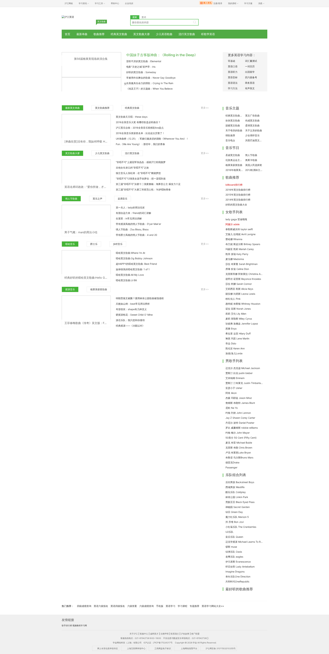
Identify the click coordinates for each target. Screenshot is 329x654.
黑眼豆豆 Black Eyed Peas (240, 502)
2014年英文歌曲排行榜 (238, 199)
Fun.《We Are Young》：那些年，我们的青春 (140, 144)
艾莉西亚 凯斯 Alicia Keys (239, 288)
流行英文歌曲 (187, 34)
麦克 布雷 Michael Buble (239, 442)
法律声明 (164, 633)
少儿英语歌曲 (164, 34)
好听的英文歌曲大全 (236, 204)
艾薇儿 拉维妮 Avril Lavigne (240, 234)
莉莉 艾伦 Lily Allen (236, 313)
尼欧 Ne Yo (232, 407)
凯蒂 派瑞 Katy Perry (237, 254)
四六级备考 (251, 77)
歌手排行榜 (67, 625)
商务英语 (250, 82)
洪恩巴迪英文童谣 (254, 140)
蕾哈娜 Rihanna (234, 239)
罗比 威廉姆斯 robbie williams (242, 427)
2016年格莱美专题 (234, 170)
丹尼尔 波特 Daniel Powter (240, 422)
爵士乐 (94, 243)
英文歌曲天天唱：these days (131, 116)
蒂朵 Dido (231, 343)
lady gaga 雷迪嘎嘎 (236, 219)
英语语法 (232, 82)
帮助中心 (115, 3)
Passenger (231, 467)
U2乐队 (229, 531)
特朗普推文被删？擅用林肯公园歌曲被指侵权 (140, 298)
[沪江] (68, 16)
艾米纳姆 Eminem (235, 378)
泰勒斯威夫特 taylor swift (239, 229)
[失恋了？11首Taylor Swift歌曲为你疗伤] (91, 89)
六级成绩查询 (146, 606)
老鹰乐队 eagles (234, 556)
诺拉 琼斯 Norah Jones (238, 308)
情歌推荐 (230, 135)
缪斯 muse (231, 546)
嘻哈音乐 (70, 243)
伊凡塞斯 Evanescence (238, 561)
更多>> (205, 107)
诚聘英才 (154, 633)
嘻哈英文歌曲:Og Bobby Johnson (134, 258)
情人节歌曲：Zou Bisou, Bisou (132, 229)
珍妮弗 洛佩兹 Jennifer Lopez (242, 323)
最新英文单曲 (72, 107)
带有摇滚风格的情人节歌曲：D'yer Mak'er (138, 223)
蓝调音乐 (122, 198)
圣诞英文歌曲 (233, 155)
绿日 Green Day (234, 511)
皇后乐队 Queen (234, 536)
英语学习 (170, 606)
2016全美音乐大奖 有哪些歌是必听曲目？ (138, 122)
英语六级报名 (101, 606)
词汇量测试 (251, 60)
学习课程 (182, 606)
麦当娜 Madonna (235, 259)
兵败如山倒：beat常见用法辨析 (133, 303)
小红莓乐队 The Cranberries (241, 526)
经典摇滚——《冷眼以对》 (130, 325)
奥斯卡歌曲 (251, 160)
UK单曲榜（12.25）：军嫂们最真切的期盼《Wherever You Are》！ (152, 138)
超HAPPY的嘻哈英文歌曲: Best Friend (136, 263)
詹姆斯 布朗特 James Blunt (240, 402)
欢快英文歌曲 (233, 120)
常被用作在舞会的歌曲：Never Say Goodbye (150, 77)
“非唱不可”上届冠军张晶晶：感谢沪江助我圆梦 (141, 162)
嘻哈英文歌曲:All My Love (130, 274)
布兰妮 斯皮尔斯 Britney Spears (243, 244)
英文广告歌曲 (252, 115)
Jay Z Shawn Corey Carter (240, 417)
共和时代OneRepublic (237, 581)
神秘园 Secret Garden (238, 507)
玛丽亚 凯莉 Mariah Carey (240, 249)
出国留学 (250, 71)
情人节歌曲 (71, 198)
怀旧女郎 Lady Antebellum (240, 566)
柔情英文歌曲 (252, 125)
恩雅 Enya (231, 328)
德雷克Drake (232, 462)
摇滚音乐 (70, 289)
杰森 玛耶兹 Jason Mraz (239, 397)
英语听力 (232, 71)
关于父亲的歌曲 (253, 130)
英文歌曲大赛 (141, 34)
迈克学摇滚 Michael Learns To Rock (244, 541)
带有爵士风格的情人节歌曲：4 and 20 (136, 234)
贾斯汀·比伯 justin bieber (239, 373)
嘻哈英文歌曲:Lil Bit (126, 280)
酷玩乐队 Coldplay (236, 492)
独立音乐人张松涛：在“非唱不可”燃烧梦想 (138, 173)
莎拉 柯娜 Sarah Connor (239, 283)
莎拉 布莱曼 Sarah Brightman (242, 264)
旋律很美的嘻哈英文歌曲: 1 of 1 (133, 269)
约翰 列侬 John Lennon (238, 412)
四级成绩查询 (84, 606)
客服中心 (144, 633)
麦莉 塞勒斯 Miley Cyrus (239, 318)
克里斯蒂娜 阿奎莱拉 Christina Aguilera (244, 273)
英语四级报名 (118, 606)
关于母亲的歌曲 (234, 130)
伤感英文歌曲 (252, 120)
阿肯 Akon (231, 392)
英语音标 (232, 77)
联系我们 (175, 633)
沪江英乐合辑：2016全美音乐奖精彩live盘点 (140, 127)
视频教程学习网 (79, 625)
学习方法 (232, 88)
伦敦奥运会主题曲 (234, 160)
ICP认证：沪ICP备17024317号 (158, 642)
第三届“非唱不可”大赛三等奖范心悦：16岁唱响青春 (143, 189)
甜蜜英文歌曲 (233, 125)
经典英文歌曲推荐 (234, 115)
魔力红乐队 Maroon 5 (237, 516)
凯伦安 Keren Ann (235, 348)
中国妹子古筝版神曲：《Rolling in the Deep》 (162, 55)
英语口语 (232, 66)
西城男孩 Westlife (235, 487)
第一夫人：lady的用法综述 (130, 207)
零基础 (231, 60)
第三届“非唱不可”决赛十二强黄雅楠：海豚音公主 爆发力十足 (148, 184)
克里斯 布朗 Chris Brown (239, 447)
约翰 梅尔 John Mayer (238, 432)
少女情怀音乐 (252, 135)
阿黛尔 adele (233, 224)
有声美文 (250, 88)
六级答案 (132, 606)
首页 (67, 34)
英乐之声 (97, 198)
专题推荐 (194, 606)
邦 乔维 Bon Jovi (235, 521)
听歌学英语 (208, 34)
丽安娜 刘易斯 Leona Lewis (240, 293)
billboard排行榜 (234, 184)
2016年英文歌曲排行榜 (238, 189)
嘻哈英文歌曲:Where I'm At (130, 252)
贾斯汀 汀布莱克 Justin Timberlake (244, 383)
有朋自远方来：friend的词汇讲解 (133, 212)
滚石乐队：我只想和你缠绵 (130, 320)
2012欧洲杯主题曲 (254, 170)
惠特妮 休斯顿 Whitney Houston (243, 303)
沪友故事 (185, 633)
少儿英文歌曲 (102, 153)
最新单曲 (81, 34)
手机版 (159, 606)
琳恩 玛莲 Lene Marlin (237, 338)
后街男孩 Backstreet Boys (240, 482)
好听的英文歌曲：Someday (141, 72)
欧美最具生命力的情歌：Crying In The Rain (149, 83)
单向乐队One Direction (238, 576)
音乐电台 (230, 140)
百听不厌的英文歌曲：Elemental (143, 61)
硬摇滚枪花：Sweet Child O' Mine (134, 314)
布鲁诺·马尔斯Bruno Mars (239, 457)
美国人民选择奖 (253, 165)
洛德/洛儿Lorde (234, 353)
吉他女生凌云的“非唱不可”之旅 (132, 167)
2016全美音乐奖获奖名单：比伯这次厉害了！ (140, 133)
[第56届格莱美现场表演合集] (91, 64)
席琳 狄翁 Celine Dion (237, 268)
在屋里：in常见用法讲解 (129, 218)
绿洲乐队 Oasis (234, 551)
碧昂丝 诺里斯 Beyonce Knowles (243, 278)
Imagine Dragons (235, 571)
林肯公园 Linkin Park (237, 497)
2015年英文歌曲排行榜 (238, 194)
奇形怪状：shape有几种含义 (131, 309)
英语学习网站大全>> (213, 606)
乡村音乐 (118, 243)
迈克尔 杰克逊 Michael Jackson (243, 368)
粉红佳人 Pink (233, 298)
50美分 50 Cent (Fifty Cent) (241, 437)
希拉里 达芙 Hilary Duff (238, 333)
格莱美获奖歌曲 (98, 289)
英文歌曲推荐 (102, 107)
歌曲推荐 (99, 34)
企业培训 (129, 3)
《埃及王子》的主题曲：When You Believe (149, 88)
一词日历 (250, 66)
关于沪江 (134, 633)
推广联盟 (195, 633)
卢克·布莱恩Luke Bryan (238, 452)
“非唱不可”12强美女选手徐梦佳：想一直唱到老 (141, 178)
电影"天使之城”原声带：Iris (140, 66)
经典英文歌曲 (119, 34)
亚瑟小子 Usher (234, 388)
